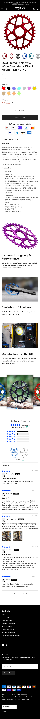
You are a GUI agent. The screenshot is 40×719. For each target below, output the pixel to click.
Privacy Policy (6, 617)
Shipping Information (8, 623)
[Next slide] (37, 392)
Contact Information (8, 630)
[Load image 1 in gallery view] (20, 31)
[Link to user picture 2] (18, 536)
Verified (18, 460)
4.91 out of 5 (25, 425)
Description (5, 143)
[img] (6, 471)
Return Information (8, 620)
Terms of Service (7, 626)
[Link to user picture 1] (6, 536)
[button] (11, 431)
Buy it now (20, 118)
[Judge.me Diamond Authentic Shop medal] (14, 452)
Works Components (11, 712)
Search (4, 614)
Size (3, 75)
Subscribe (8, 673)
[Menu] (2, 8)
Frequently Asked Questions (11, 636)
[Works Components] (20, 8)
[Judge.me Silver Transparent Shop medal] (24, 452)
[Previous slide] (2, 392)
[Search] (7, 8)
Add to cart (20, 111)
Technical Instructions (8, 633)
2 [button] (17, 594)
